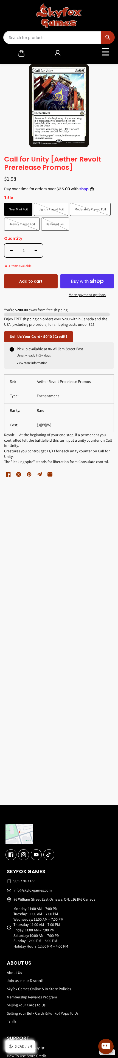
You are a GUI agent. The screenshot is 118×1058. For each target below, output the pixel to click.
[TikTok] (48, 854)
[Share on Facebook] (8, 474)
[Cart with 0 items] (21, 53)
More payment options (87, 294)
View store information (32, 363)
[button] (21, 53)
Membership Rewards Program (32, 997)
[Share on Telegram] (39, 474)
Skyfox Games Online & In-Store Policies (39, 988)
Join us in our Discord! (25, 980)
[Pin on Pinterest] (29, 474)
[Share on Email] (50, 474)
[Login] (57, 53)
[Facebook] (10, 854)
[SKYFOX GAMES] (59, 15)
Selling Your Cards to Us (26, 1005)
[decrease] (11, 250)
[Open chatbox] (106, 1046)
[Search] (108, 37)
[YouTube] (36, 854)
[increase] (36, 250)
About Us (14, 972)
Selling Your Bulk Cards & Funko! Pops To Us (42, 1013)
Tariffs (11, 1021)
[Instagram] (23, 854)
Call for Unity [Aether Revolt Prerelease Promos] (52, 163)
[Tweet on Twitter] (19, 474)
